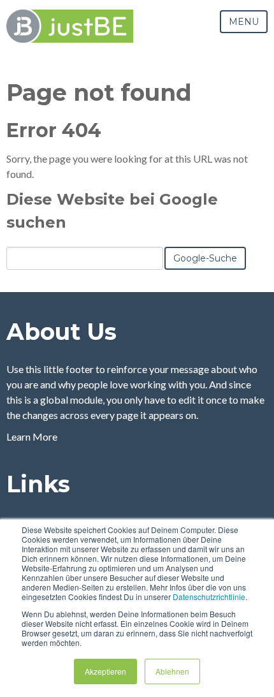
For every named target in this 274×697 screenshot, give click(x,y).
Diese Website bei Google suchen (112, 210)
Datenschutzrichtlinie (209, 596)
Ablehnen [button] (172, 671)
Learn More (31, 436)
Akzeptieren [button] (105, 671)
